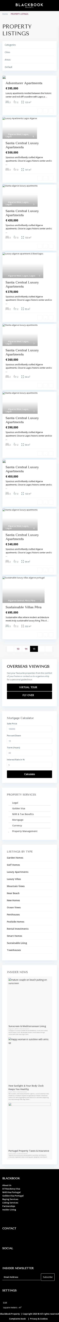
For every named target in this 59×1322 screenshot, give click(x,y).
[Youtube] (24, 1257)
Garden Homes (15, 857)
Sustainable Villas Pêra (24, 607)
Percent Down (14, 735)
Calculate (29, 774)
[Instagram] (15, 1257)
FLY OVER (28, 695)
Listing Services (10, 1202)
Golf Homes (13, 864)
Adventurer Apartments (24, 83)
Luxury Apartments (17, 871)
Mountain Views (16, 886)
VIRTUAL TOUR (28, 687)
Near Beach (13, 893)
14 (26, 648)
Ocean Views (14, 907)
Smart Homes (14, 935)
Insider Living (9, 1209)
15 (34, 648)
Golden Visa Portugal (13, 1195)
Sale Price (12, 723)
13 (18, 648)
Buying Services (10, 1199)
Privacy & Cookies (39, 1318)
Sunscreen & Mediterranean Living (27, 1026)
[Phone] (15, 1237)
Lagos (25, 134)
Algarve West (14, 134)
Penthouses (13, 914)
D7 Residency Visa (11, 1188)
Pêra (27, 600)
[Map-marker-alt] (6, 1237)
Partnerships (8, 1206)
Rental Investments (17, 928)
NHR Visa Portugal (11, 1192)
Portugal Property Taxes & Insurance (28, 1150)
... (46, 96)
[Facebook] (6, 1257)
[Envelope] (24, 1237)
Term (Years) (13, 747)
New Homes (13, 900)
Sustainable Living (17, 942)
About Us (6, 1185)
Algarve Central (16, 600)
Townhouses (14, 950)
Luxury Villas (14, 878)
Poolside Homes (15, 921)
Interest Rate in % (16, 759)
